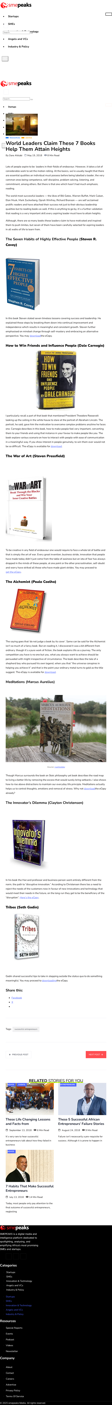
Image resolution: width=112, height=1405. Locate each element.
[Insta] (16, 1256)
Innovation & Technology (19, 1281)
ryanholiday (59, 767)
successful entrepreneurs (26, 1029)
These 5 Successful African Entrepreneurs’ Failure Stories (81, 1121)
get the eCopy (13, 572)
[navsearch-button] (6, 26)
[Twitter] (9, 1256)
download (35, 335)
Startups (13, 16)
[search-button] (31, 33)
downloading (49, 980)
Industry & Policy (15, 1289)
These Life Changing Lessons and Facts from (28, 1121)
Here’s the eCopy (29, 897)
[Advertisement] (56, 56)
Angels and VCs (14, 1285)
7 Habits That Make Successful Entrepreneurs (30, 1188)
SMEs (11, 24)
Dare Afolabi (15, 155)
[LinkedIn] (23, 1256)
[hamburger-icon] (108, 14)
